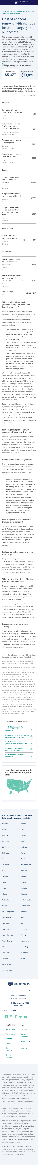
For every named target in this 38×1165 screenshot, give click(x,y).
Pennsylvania (7, 964)
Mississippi (24, 882)
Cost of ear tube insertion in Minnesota (15, 755)
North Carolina (7, 935)
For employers (11, 1034)
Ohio (4, 947)
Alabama (5, 824)
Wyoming (24, 958)
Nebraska (5, 900)
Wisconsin (24, 953)
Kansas (23, 835)
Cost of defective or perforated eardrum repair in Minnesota (17, 736)
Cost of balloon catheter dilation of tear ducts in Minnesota (14, 729)
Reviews (9, 1039)
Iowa (22, 829)
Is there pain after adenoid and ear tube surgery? (18, 553)
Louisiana (24, 847)
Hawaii (4, 882)
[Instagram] (11, 1017)
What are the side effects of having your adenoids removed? (17, 580)
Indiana (23, 824)
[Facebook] (6, 1017)
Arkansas (5, 841)
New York (5, 929)
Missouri (24, 888)
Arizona (5, 835)
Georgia (5, 876)
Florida (4, 870)
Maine (23, 853)
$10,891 (27, 73)
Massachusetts (26, 865)
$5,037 (10, 73)
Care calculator (8, 11)
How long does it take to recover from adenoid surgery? (16, 520)
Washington (25, 941)
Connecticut (6, 859)
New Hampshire (8, 912)
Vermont (24, 929)
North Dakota (7, 941)
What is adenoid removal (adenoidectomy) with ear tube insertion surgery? (16, 305)
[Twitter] (20, 1017)
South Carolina (26, 900)
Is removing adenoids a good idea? (17, 459)
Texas (23, 917)
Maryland (24, 859)
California (5, 847)
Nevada (5, 906)
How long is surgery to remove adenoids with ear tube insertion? (17, 431)
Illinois (4, 894)
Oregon (5, 958)
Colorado (5, 853)
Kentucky (24, 841)
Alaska (4, 829)
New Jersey (6, 917)
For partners (10, 1029)
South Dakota (26, 906)
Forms (8, 1043)
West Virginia (25, 947)
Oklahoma (6, 953)
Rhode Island (7, 970)
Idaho (4, 888)
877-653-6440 (25, 991)
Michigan (24, 870)
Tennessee (24, 912)
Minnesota (24, 876)
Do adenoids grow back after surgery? (15, 625)
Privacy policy (26, 1029)
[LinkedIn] (16, 1017)
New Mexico (6, 923)
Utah (22, 923)
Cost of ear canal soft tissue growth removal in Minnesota (16, 743)
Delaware (5, 865)
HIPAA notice (25, 1041)
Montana (24, 894)
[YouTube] (25, 1017)
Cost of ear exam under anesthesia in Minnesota (14, 749)
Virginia (23, 935)
